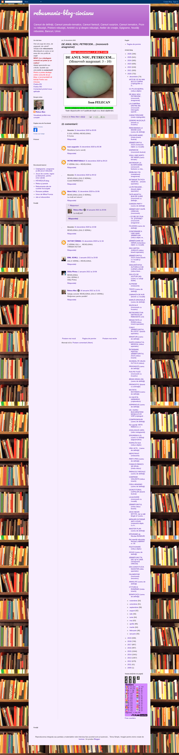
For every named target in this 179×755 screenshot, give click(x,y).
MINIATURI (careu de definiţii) (136, 338)
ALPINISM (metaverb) (134, 285)
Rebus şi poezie (42, 183)
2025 (129, 57)
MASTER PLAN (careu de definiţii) (137, 530)
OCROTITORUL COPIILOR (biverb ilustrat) (137, 492)
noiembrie (134, 601)
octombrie (134, 604)
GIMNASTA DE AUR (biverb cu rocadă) (137, 296)
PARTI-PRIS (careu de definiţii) (136, 460)
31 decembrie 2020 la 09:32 (85, 175)
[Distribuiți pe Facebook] (101, 117)
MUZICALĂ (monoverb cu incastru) (135, 307)
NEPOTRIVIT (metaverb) (134, 455)
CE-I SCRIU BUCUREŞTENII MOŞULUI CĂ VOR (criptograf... (136, 413)
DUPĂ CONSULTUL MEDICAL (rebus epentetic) (136, 344)
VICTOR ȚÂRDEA (74, 241)
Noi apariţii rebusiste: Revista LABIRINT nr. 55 (137, 541)
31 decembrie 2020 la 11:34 (93, 241)
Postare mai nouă (69, 338)
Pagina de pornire (89, 338)
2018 (129, 641)
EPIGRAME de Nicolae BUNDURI (137, 535)
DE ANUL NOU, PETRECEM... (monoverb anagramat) (135, 97)
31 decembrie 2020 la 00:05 (85, 130)
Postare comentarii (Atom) (83, 343)
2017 (129, 645)
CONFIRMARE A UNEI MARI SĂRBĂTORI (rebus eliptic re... (136, 234)
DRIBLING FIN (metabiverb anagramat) (134, 174)
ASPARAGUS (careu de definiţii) (137, 406)
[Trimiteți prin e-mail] (94, 117)
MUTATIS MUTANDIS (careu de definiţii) (137, 392)
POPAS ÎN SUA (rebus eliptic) (135, 444)
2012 (129, 661)
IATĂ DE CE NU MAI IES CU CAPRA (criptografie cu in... (137, 83)
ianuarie (133, 634)
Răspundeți (71, 139)
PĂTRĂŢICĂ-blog (42, 181)
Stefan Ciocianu (38, 127)
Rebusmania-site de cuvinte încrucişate (43, 187)
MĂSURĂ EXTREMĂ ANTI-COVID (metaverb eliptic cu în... (137, 522)
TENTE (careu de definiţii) (136, 290)
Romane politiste (42, 191)
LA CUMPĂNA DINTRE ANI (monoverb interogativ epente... (134, 108)
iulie (131, 614)
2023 (129, 64)
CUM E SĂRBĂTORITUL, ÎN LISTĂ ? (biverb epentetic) (137, 330)
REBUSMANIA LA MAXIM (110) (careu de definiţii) (137, 130)
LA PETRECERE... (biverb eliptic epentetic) (136, 189)
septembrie (134, 607)
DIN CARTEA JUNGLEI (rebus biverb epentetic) (136, 250)
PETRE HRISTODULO (76, 161)
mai (131, 621)
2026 (129, 54)
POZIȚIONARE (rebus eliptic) (135, 548)
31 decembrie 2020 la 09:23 (96, 161)
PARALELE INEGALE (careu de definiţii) (137, 473)
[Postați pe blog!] (97, 117)
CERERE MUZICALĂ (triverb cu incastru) (137, 123)
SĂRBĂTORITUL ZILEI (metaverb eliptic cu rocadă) (136, 145)
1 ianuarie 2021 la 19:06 (87, 272)
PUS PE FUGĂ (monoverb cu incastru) (135, 374)
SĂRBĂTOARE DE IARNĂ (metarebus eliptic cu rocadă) (137, 243)
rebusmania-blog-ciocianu (63, 13)
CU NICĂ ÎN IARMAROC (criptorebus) (135, 399)
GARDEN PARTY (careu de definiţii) (137, 205)
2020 (129, 74)
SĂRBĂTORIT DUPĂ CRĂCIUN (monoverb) (137, 211)
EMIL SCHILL (72, 258)
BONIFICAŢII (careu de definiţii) (137, 595)
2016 (129, 648)
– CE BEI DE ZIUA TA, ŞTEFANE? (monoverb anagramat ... (136, 220)
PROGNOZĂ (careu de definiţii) (136, 367)
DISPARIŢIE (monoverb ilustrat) (137, 151)
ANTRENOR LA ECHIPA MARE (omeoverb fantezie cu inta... (136, 166)
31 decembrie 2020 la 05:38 (90, 147)
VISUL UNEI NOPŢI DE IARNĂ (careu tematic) (136, 157)
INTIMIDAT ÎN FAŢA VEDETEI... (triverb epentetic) (137, 182)
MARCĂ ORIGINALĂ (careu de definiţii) (137, 301)
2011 (129, 664)
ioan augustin (73, 147)
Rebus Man (78, 210)
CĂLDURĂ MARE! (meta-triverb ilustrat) (136, 137)
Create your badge (39, 133)
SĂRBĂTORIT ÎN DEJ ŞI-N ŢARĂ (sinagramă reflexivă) (136, 561)
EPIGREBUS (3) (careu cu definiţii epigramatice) (136, 437)
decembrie (134, 77)
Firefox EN (37, 84)
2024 (129, 60)
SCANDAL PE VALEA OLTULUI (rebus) (137, 362)
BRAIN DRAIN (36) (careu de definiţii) (137, 380)
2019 (129, 638)
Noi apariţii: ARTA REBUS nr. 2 (135, 426)
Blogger (97, 739)
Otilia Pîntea (72, 272)
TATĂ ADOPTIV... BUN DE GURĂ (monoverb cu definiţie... (136, 197)
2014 (129, 654)
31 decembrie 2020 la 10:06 (88, 191)
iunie (132, 617)
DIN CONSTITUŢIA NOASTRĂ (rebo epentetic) (136, 569)
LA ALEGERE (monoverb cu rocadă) (135, 499)
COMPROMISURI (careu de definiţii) (137, 420)
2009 (129, 668)
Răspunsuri (74, 205)
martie (132, 627)
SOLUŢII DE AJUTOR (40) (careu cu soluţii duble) (136, 277)
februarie (133, 630)
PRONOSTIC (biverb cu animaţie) (137, 386)
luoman (82, 739)
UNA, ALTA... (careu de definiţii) (136, 449)
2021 (129, 70)
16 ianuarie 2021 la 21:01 (90, 291)
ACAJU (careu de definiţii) (135, 553)
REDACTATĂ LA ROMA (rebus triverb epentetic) (136, 322)
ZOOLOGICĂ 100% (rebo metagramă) (137, 431)
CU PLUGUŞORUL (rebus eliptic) (136, 90)
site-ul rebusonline (43, 197)
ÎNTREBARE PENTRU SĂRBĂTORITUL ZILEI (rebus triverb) (136, 354)
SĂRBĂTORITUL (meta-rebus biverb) (135, 507)
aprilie (132, 624)
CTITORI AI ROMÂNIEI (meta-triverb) (137, 589)
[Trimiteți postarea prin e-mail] (90, 117)
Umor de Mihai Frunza (44, 194)
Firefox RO (37, 87)
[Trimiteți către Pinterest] (104, 117)
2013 (129, 658)
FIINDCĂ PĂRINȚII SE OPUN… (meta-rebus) (136, 466)
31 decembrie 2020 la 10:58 (85, 227)
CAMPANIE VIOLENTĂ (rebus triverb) (137, 479)
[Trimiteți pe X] (99, 117)
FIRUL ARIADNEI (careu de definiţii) (137, 485)
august (132, 611)
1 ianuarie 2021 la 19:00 (88, 258)
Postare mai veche (110, 338)
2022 (129, 67)
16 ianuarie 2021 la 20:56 (96, 210)
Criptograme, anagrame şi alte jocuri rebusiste (45, 170)
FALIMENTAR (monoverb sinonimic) (134, 576)
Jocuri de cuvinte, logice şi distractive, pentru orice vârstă (45, 176)
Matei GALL (72, 191)
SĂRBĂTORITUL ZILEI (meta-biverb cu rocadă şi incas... (137, 259)
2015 (129, 651)
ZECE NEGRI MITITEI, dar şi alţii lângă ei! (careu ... (137, 514)
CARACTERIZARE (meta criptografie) (137, 116)
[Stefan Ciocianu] (35, 131)
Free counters (130, 718)
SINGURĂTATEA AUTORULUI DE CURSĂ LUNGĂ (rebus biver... (136, 268)
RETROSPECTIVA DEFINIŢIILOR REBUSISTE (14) (136, 315)
